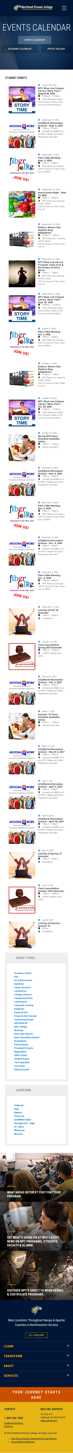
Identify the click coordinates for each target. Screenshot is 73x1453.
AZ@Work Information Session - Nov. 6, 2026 (50, 472)
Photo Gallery (56, 49)
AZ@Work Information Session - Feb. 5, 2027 (50, 681)
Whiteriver (19, 1130)
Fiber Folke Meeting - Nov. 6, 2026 (50, 507)
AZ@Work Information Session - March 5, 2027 (51, 750)
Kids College (20, 1026)
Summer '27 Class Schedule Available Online (49, 717)
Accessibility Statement (23, 1442)
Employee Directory (13, 1423)
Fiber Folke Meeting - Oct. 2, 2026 (50, 333)
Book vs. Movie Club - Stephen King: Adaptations (50, 230)
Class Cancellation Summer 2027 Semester (51, 889)
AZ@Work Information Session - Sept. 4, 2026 (50, 124)
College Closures (23, 994)
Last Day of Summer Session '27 (49, 924)
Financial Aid (20, 1012)
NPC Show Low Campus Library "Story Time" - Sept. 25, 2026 (51, 300)
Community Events (23, 998)
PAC (16, 976)
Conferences (20, 1001)
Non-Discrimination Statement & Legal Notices (34, 1438)
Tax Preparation (22, 1062)
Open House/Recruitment (26, 1037)
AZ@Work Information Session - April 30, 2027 (51, 820)
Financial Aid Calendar (25, 1016)
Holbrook (19, 1105)
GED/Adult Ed (20, 1023)
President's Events (23, 1048)
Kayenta (18, 1112)
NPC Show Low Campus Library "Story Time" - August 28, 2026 (51, 91)
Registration (20, 1051)
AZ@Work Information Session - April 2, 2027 (50, 785)
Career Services (22, 987)
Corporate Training (23, 1005)
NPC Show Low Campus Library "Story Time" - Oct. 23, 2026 (51, 404)
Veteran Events (21, 1069)
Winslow (18, 1134)
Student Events (21, 1058)
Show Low (19, 1116)
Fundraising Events (24, 1019)
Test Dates (19, 1066)
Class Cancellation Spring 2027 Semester (50, 646)
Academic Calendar (19, 49)
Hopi (16, 1109)
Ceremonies (20, 991)
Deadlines (19, 1009)
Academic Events (23, 973)
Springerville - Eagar (24, 1123)
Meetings (19, 1030)
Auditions (19, 984)
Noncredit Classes (23, 1033)
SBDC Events (20, 1055)
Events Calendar (35, 40)
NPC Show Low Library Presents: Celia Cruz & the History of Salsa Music (50, 266)
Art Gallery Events (23, 980)
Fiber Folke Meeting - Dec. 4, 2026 (50, 576)
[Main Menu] (64, 8)
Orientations (20, 1041)
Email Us (8, 1426)
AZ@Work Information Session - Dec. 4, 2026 (50, 542)
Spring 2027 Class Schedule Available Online (49, 439)
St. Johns (19, 1126)
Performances (21, 1044)
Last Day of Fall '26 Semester (48, 611)
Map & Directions (49, 1420)
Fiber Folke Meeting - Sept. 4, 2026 (50, 159)
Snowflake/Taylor (22, 1119)
